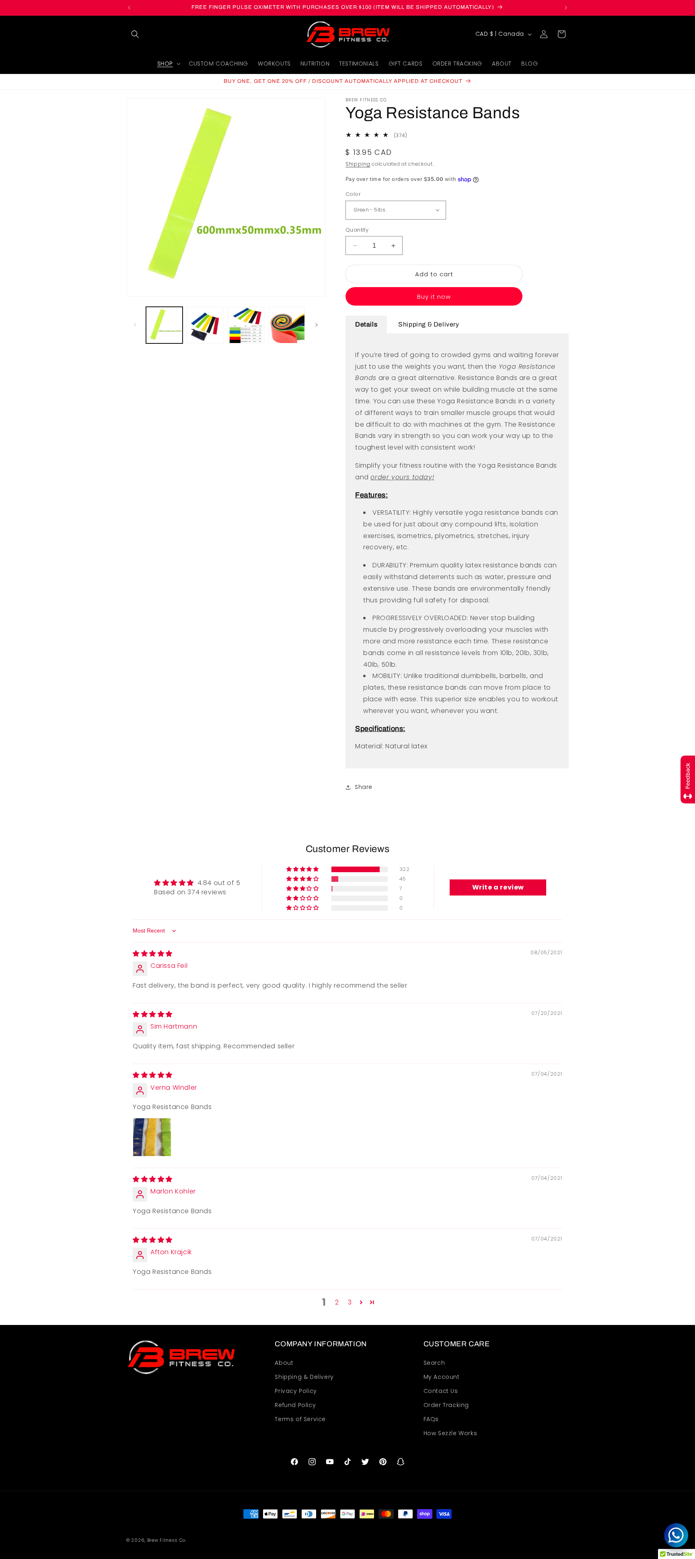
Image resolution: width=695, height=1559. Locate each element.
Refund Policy (295, 1405)
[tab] (366, 325)
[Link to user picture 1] (152, 1137)
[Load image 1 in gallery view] (164, 325)
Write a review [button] (498, 887)
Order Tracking (446, 1405)
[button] (135, 34)
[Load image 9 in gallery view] (286, 325)
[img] (153, 953)
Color (353, 194)
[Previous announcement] (129, 7)
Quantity (356, 230)
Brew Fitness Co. (167, 1540)
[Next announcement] (566, 7)
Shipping (357, 164)
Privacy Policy (296, 1391)
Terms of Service (300, 1419)
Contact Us (441, 1391)
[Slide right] (316, 325)
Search (434, 1363)
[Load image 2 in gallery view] (205, 325)
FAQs (431, 1419)
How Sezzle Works (450, 1434)
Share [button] (363, 787)
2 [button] (337, 1302)
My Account (442, 1377)
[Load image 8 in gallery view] (246, 325)
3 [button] (350, 1302)
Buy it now (434, 296)
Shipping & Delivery (304, 1377)
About (284, 1363)
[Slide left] (135, 325)
